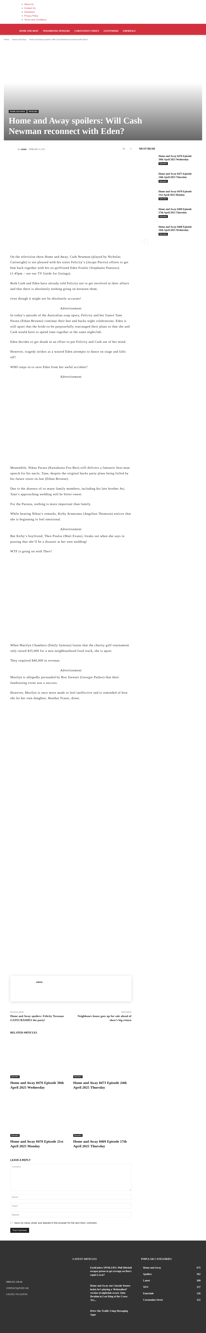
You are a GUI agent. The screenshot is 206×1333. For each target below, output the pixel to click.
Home (6, 39)
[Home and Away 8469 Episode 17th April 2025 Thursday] (102, 1116)
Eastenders (111, 31)
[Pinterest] (70, 160)
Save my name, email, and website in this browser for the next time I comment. (55, 1222)
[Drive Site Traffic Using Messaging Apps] (80, 1314)
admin (24, 149)
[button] (185, 28)
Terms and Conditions (35, 19)
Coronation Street (86, 31)
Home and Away (28, 31)
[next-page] (146, 242)
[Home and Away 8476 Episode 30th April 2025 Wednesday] (39, 1058)
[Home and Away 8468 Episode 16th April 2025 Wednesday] (147, 230)
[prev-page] (141, 242)
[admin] (14, 149)
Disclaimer (29, 12)
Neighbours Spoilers (56, 31)
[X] (61, 160)
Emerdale (129, 31)
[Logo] (17, 25)
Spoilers (33, 111)
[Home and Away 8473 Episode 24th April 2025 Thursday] (102, 1058)
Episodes (15, 1076)
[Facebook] (51, 160)
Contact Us (30, 8)
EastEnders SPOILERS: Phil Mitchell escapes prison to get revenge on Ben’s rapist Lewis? (111, 1271)
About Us (29, 4)
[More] (90, 160)
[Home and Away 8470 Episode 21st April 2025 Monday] (39, 1116)
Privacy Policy (31, 15)
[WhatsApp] (80, 160)
